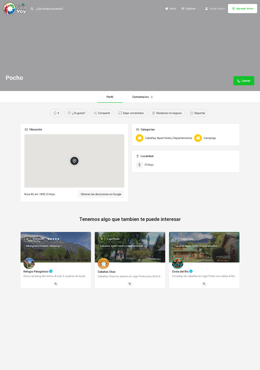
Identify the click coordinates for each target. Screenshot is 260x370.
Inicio (172, 8)
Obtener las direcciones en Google (101, 194)
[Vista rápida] (56, 284)
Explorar (190, 8)
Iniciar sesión (217, 8)
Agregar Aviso (244, 8)
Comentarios (142, 96)
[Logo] (15, 8)
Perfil (110, 96)
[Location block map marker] (74, 161)
